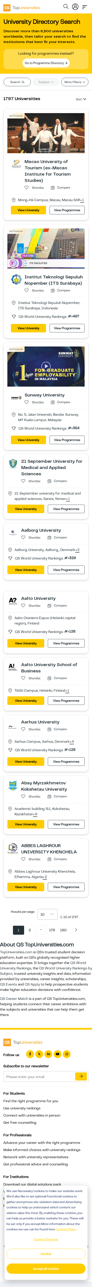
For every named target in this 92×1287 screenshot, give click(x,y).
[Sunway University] (16, 397)
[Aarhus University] (13, 724)
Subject (44, 82)
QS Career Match (14, 998)
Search (15, 82)
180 (63, 930)
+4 (72, 741)
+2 (77, 550)
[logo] (21, 6)
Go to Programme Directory (45, 63)
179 (52, 930)
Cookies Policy (66, 1229)
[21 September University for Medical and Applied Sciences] (13, 463)
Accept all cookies (46, 1269)
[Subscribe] (81, 1076)
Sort (79, 99)
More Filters (73, 82)
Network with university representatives (35, 1157)
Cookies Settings (46, 1239)
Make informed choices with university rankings (41, 1150)
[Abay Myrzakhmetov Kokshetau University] (13, 785)
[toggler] (85, 6)
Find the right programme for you (30, 1101)
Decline (46, 1254)
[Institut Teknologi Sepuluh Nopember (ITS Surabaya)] (16, 279)
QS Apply (32, 984)
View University (28, 210)
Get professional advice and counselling (35, 1164)
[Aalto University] (13, 600)
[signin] (75, 6)
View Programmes (67, 210)
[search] (65, 7)
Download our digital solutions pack (32, 1184)
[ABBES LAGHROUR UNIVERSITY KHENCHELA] (13, 848)
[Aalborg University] (13, 532)
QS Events (8, 984)
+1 (82, 200)
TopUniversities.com (16, 952)
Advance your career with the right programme (41, 1143)
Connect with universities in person (31, 1115)
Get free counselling (19, 1122)
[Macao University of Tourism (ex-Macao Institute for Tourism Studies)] (16, 164)
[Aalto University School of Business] (13, 667)
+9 (35, 814)
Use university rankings (21, 1108)
